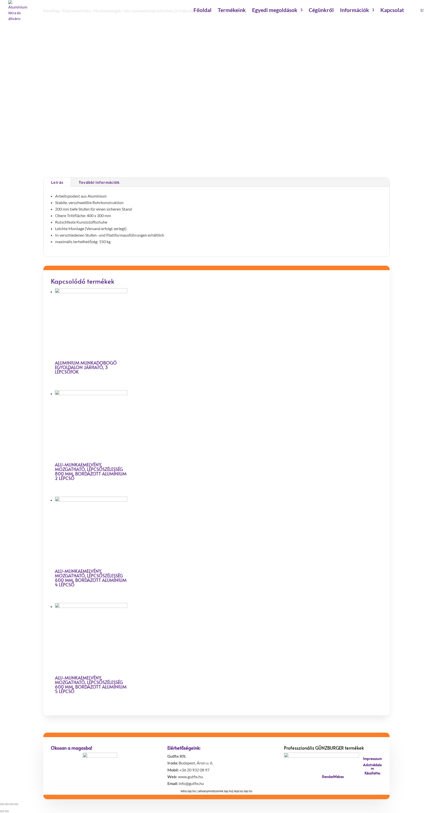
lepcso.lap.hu (243, 791)
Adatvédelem (372, 766)
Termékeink (232, 10)
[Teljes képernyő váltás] (12, 804)
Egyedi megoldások (274, 10)
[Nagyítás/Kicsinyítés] (16, 804)
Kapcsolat (392, 10)
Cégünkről (321, 10)
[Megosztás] (7, 804)
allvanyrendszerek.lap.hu (215, 791)
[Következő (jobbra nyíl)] (7, 811)
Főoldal (202, 10)
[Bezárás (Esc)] (2, 804)
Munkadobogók (250, 153)
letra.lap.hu (188, 791)
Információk (354, 10)
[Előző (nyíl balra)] (2, 811)
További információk (99, 182)
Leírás (57, 182)
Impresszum (372, 758)
